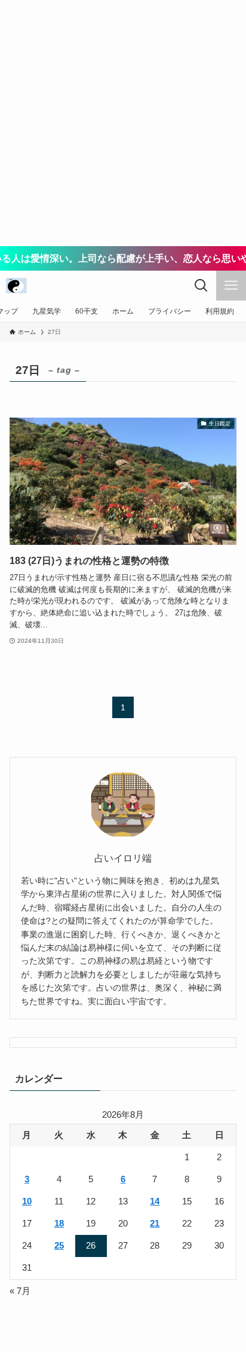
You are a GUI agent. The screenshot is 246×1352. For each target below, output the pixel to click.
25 (59, 1245)
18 (59, 1223)
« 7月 (20, 1291)
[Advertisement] (123, 123)
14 (154, 1201)
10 (27, 1201)
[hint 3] (17, 286)
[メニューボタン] (231, 286)
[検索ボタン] (201, 286)
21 (154, 1223)
